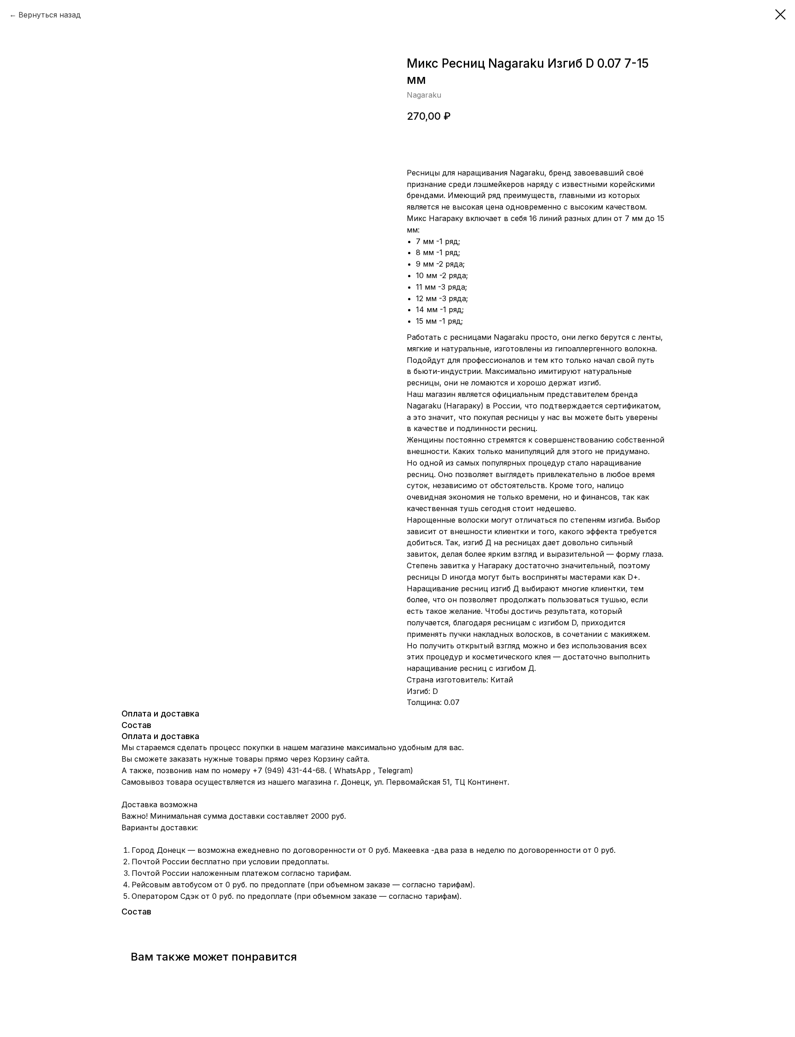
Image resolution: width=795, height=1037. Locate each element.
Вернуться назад (49, 14)
